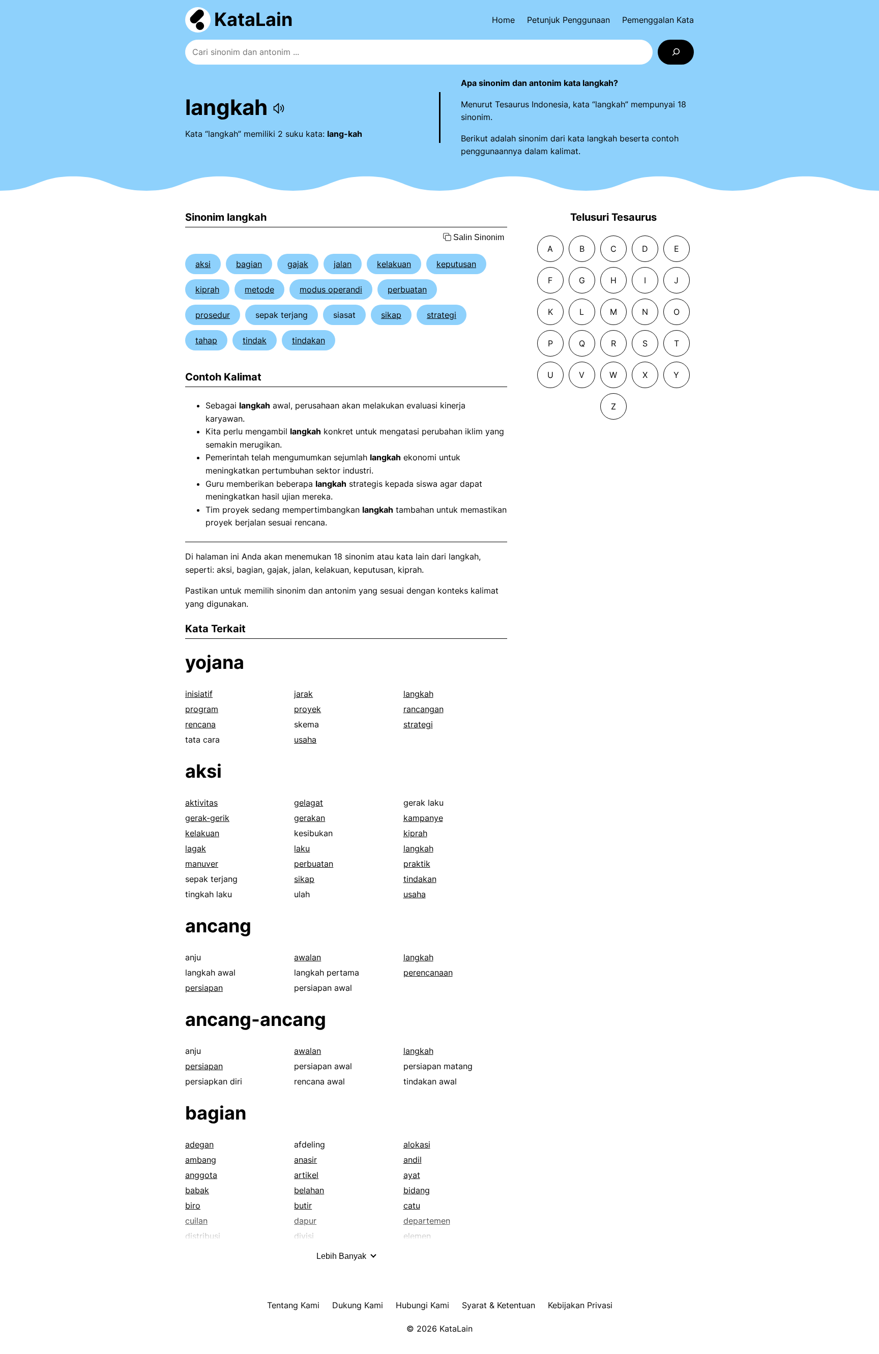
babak (197, 1190)
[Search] (676, 52)
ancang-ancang (255, 1019)
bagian (249, 264)
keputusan (456, 264)
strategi (441, 315)
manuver (201, 864)
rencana (200, 724)
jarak (303, 694)
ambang (200, 1160)
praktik (416, 864)
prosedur (212, 315)
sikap (391, 315)
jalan (342, 264)
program (201, 709)
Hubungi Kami (422, 1305)
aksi (203, 264)
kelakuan (394, 264)
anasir (305, 1160)
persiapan (204, 988)
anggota (201, 1175)
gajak (297, 264)
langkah (418, 694)
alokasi (416, 1144)
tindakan (308, 340)
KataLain (253, 19)
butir (303, 1205)
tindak (255, 340)
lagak (195, 848)
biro (192, 1205)
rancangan (423, 709)
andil (412, 1160)
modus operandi (331, 289)
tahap (206, 340)
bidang (416, 1190)
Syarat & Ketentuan (498, 1305)
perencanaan (428, 972)
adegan (199, 1144)
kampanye (423, 818)
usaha (305, 739)
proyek (307, 709)
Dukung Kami (357, 1305)
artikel (306, 1175)
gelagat (308, 803)
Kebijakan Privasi (580, 1305)
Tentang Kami (293, 1305)
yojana (214, 662)
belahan (309, 1190)
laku (302, 848)
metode (259, 289)
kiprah (207, 289)
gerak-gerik (207, 818)
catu (411, 1205)
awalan (307, 957)
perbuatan (407, 289)
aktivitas (201, 803)
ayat (411, 1175)
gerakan (309, 818)
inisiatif (199, 694)
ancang (218, 926)
